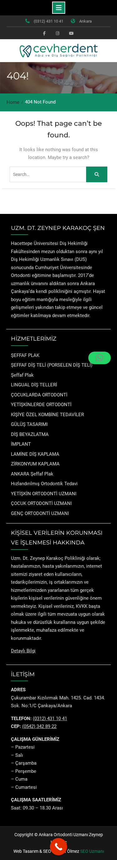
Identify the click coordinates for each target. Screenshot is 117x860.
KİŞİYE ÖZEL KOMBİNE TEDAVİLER (47, 414)
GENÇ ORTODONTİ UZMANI (40, 513)
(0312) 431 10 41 (48, 21)
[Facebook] (44, 33)
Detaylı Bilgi (23, 651)
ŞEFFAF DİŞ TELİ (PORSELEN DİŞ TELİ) (51, 365)
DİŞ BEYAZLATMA (30, 434)
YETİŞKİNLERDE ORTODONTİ (41, 404)
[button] (99, 358)
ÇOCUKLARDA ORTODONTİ (39, 395)
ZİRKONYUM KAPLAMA (35, 464)
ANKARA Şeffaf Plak (32, 474)
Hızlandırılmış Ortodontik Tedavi (44, 483)
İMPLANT (21, 444)
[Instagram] (57, 33)
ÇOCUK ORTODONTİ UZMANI (41, 503)
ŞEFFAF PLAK (25, 355)
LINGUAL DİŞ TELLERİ (34, 385)
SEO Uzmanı (92, 851)
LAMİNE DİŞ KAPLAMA (35, 454)
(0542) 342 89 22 (39, 726)
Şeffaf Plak (22, 375)
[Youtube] (70, 33)
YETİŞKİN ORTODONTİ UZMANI (43, 493)
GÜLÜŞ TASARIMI (29, 424)
